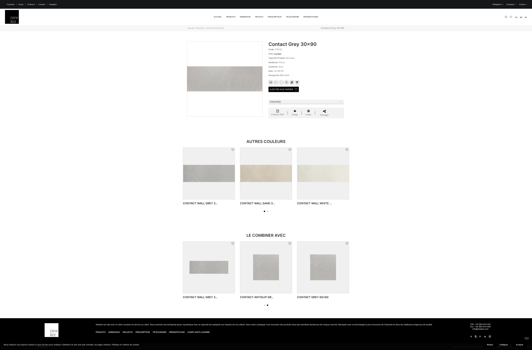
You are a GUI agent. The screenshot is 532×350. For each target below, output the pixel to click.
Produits (231, 17)
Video (308, 114)
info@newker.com (480, 329)
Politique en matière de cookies (125, 345)
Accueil (218, 17)
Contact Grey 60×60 (312, 297)
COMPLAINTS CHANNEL (198, 332)
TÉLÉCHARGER (159, 332)
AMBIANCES (114, 332)
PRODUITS (101, 332)
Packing (275, 101)
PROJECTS (128, 332)
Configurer (504, 345)
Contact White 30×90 (313, 203)
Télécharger (292, 17)
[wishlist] (511, 17)
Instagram (53, 4)
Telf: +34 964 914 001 (480, 324)
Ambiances (245, 17)
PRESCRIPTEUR (142, 332)
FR (516, 17)
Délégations (497, 4)
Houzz (21, 4)
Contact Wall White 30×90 (260, 203)
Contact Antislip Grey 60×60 (262, 297)
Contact (522, 4)
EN (521, 17)
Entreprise (510, 4)
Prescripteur (274, 17)
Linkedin (41, 4)
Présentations (310, 17)
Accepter (519, 345)
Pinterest (31, 4)
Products (200, 28)
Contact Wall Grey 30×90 (203, 297)
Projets (259, 17)
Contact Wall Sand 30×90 (203, 203)
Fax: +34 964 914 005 (480, 326)
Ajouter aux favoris (281, 89)
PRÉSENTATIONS (177, 332)
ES (526, 17)
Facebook (11, 4)
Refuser (490, 345)
